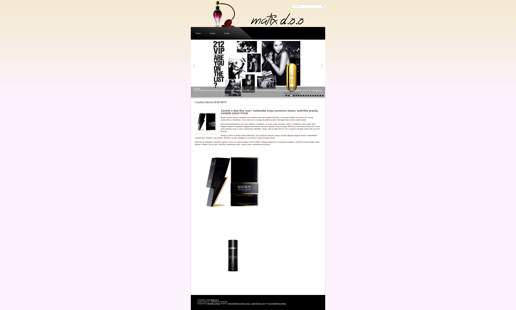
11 (310, 95)
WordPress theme (213, 304)
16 (322, 95)
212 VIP (197, 88)
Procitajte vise (317, 90)
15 (320, 95)
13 (315, 95)
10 (308, 95)
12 (313, 95)
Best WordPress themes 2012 (239, 304)
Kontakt (226, 33)
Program (212, 33)
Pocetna (198, 33)
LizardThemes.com (258, 304)
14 (318, 95)
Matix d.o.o (215, 300)
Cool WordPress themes (277, 304)
